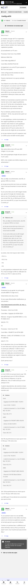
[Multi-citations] (2, 139)
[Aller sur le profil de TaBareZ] (2, 20)
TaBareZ (8, 20)
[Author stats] (26, 31)
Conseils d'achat (21, 20)
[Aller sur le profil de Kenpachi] (2, 145)
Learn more (3, 2)
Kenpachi (7, 145)
